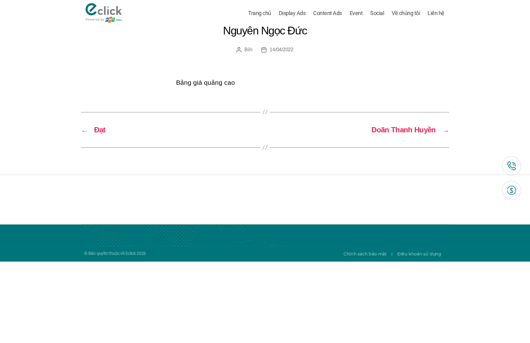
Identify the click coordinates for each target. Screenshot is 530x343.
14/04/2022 (281, 49)
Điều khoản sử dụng (419, 254)
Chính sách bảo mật (365, 254)
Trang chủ (259, 13)
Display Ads (292, 13)
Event (356, 13)
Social (377, 13)
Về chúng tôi (406, 13)
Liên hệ (436, 13)
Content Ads (327, 13)
